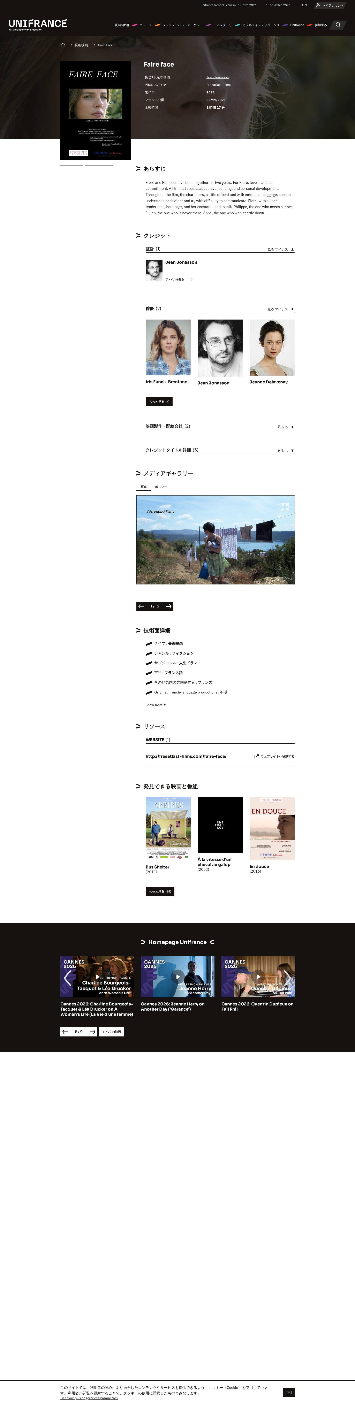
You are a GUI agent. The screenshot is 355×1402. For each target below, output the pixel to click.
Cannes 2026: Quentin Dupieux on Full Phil (257, 1007)
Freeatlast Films (218, 85)
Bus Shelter (157, 867)
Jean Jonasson (217, 77)
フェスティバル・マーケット (183, 25)
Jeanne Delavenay (269, 382)
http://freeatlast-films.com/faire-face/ (186, 756)
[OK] (289, 1392)
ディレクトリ (222, 25)
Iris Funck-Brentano (167, 381)
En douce (259, 866)
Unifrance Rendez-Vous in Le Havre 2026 (229, 5)
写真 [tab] (144, 487)
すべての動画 (112, 1032)
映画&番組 (122, 25)
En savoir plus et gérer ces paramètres (89, 1398)
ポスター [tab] (161, 487)
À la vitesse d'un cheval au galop (215, 862)
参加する (321, 25)
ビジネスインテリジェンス (261, 25)
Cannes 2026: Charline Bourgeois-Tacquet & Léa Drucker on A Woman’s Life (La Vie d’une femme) (96, 1009)
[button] (285, 508)
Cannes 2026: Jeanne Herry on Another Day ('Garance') (173, 1007)
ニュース (146, 25)
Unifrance (297, 25)
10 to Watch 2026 (278, 5)
